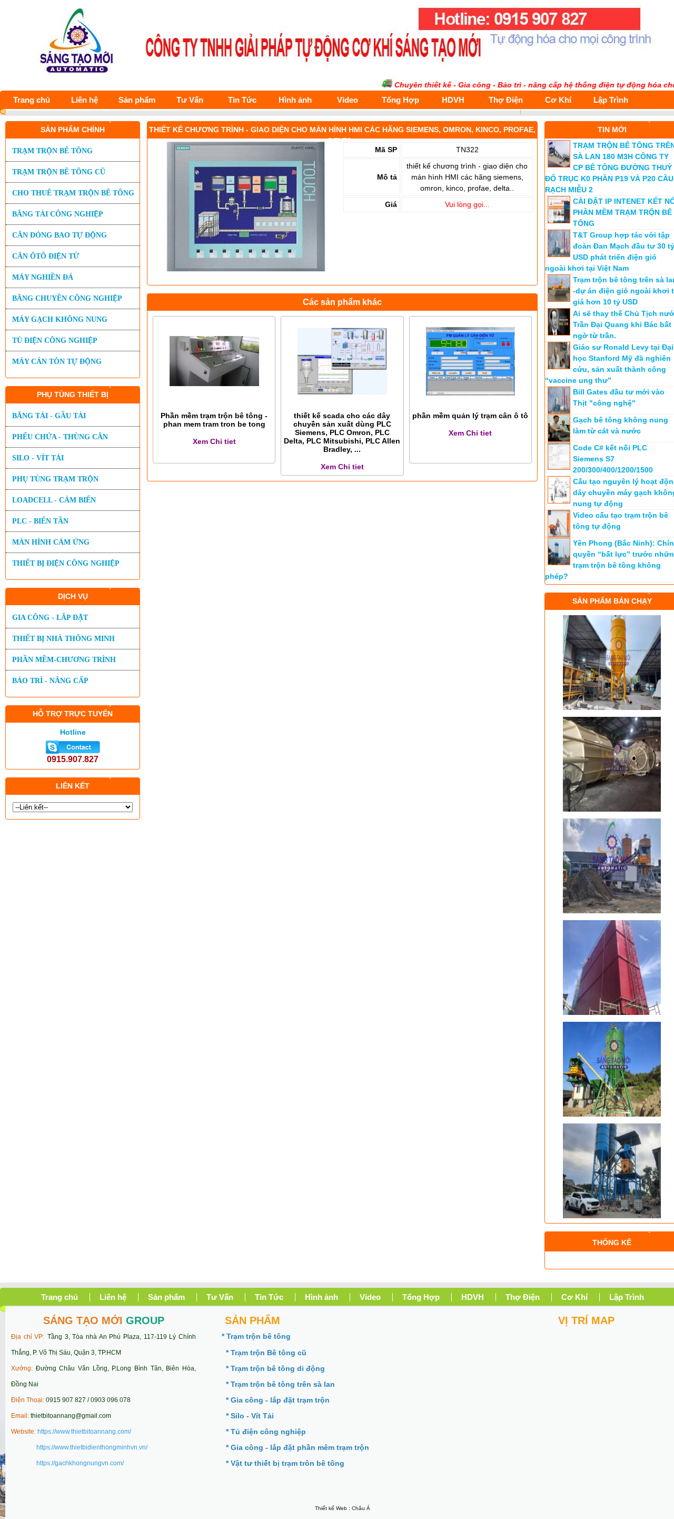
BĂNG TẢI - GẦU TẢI (49, 416)
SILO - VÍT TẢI (38, 458)
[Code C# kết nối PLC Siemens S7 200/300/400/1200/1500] (559, 467)
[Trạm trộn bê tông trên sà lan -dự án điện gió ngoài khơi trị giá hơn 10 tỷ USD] (559, 299)
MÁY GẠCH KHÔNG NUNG (59, 319)
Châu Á (361, 1508)
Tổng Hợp (400, 99)
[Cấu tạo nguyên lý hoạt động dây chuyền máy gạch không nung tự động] (559, 501)
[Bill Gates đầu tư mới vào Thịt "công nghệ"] (559, 411)
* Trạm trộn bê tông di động (275, 1368)
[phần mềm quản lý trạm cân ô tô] (470, 403)
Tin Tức (242, 99)
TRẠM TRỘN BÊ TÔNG (52, 151)
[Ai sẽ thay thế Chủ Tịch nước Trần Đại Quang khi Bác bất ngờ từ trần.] (559, 333)
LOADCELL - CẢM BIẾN (54, 500)
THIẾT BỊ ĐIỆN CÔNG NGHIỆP (66, 563)
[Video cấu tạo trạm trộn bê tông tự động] (559, 534)
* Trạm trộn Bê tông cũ (266, 1352)
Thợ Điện (506, 99)
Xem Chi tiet (214, 441)
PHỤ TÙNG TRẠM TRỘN (55, 479)
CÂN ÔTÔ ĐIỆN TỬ (45, 256)
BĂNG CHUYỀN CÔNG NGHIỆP (67, 298)
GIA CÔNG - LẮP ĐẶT (50, 618)
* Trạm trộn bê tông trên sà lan (280, 1384)
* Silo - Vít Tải (250, 1416)
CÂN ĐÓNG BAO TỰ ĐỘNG (59, 235)
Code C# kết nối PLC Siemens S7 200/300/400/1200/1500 (613, 458)
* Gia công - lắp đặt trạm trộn (278, 1400)
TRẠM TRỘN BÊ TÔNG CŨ (58, 172)
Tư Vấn (189, 99)
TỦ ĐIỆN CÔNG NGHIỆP (54, 340)
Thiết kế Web (331, 1508)
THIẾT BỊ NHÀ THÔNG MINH (63, 639)
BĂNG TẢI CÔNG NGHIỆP (57, 214)
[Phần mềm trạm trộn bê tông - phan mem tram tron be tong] (214, 403)
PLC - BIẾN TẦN (40, 521)
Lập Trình (610, 99)
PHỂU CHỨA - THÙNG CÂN (60, 437)
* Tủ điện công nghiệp (266, 1431)
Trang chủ (31, 99)
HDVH (453, 99)
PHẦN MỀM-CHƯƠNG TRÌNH (64, 660)
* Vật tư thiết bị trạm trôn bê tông (285, 1463)
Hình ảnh (295, 99)
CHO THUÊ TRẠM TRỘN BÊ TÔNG (73, 193)
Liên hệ (84, 99)
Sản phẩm (136, 99)
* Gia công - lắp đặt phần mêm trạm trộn (297, 1447)
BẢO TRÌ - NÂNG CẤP (50, 681)
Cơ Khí (558, 99)
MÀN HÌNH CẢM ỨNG (51, 542)
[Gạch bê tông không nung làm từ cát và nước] (559, 439)
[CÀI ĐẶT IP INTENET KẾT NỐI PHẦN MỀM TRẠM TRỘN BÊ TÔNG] (559, 220)
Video (347, 99)
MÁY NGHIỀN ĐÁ (42, 277)
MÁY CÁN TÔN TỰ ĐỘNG (57, 362)
